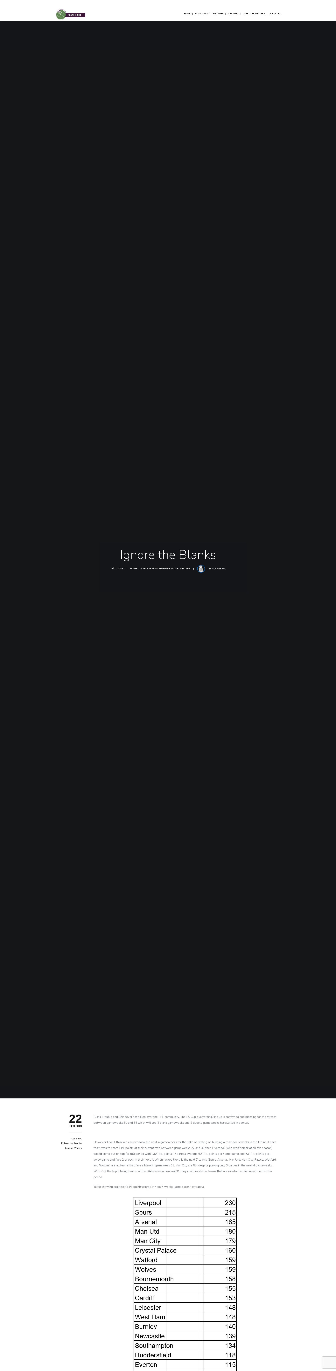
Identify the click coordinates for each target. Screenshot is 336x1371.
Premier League (168, 568)
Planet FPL (219, 568)
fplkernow (150, 568)
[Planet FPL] (70, 14)
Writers (185, 568)
